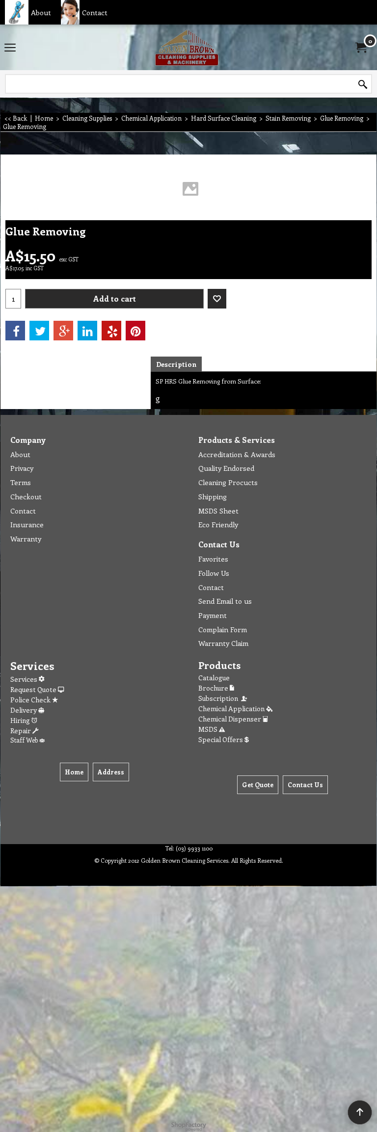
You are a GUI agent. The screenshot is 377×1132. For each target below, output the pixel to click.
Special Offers (221, 739)
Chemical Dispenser (230, 718)
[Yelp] (111, 330)
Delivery (24, 710)
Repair (21, 730)
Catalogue (214, 677)
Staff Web (24, 740)
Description (176, 364)
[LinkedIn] (87, 330)
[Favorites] (217, 298)
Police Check (31, 699)
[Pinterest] (135, 330)
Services (24, 679)
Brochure (214, 688)
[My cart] (360, 47)
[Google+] (63, 330)
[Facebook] (15, 330)
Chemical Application (232, 708)
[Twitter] (39, 330)
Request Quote (34, 689)
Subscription (219, 698)
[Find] (362, 84)
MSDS (208, 729)
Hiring (20, 720)
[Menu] (10, 48)
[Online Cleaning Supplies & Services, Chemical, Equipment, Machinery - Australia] (186, 47)
